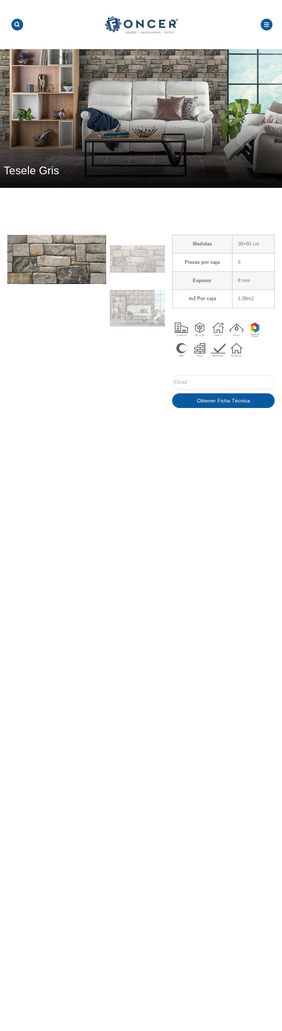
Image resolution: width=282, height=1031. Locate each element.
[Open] (17, 24)
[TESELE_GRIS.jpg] (56, 259)
